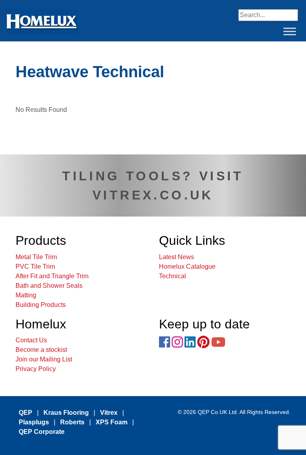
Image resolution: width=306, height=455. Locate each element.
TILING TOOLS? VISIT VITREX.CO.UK (153, 185)
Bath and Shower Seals (49, 285)
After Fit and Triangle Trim (52, 276)
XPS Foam (112, 422)
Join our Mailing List (44, 359)
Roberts (72, 422)
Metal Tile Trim (36, 257)
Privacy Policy (36, 368)
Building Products (41, 304)
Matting (26, 295)
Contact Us (31, 340)
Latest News (176, 257)
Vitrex (109, 412)
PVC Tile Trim (35, 266)
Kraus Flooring (66, 412)
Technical (172, 276)
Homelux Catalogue (187, 266)
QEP (25, 412)
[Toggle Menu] (289, 31)
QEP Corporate (42, 431)
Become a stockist (41, 349)
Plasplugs (34, 422)
